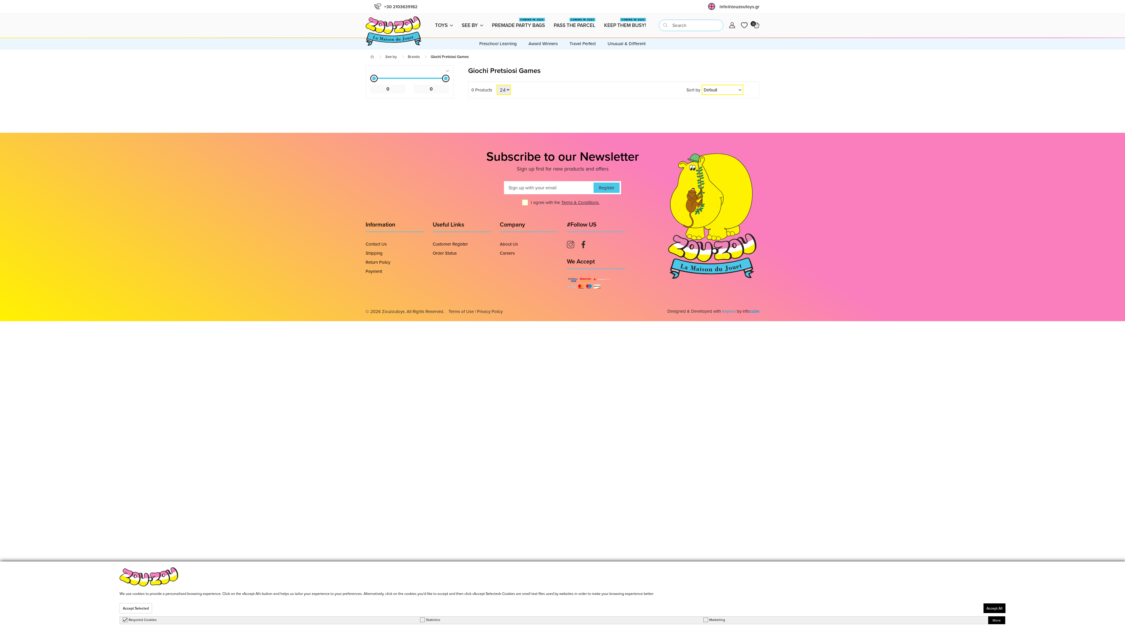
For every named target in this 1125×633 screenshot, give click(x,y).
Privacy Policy (490, 311)
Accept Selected (136, 608)
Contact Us (376, 244)
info (751, 311)
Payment (374, 271)
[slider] (374, 78)
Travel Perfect (583, 43)
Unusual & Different (627, 43)
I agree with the (565, 202)
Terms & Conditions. (580, 202)
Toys (441, 25)
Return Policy (378, 262)
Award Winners (543, 43)
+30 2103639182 (400, 7)
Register (606, 188)
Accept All (994, 608)
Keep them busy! (625, 23)
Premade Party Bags (518, 23)
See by (470, 25)
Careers (507, 253)
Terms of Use (461, 311)
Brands (414, 56)
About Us (509, 244)
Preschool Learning (498, 43)
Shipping (374, 253)
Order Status (445, 253)
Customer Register (450, 244)
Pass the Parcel (574, 23)
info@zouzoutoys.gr (739, 7)
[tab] (409, 71)
